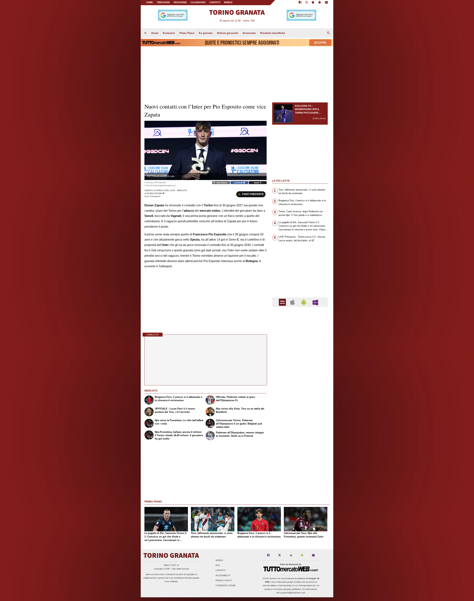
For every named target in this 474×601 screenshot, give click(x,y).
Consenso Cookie (226, 585)
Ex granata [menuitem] (205, 32)
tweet (257, 183)
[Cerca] (328, 33)
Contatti (221, 570)
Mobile (219, 560)
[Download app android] (319, 2)
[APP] (283, 302)
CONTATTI (214, 2)
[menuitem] (145, 33)
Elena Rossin (154, 193)
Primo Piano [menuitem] (187, 32)
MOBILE (228, 2)
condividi (238, 183)
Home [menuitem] (154, 32)
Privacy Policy (224, 580)
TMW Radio (163, 2)
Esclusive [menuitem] (169, 32)
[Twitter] (306, 2)
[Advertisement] (300, 453)
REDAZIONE (180, 2)
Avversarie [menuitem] (249, 32)
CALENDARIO (198, 2)
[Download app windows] (326, 2)
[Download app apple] (313, 2)
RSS (218, 565)
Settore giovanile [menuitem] (227, 32)
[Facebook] (300, 2)
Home (149, 2)
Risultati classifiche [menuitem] (272, 32)
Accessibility (223, 575)
